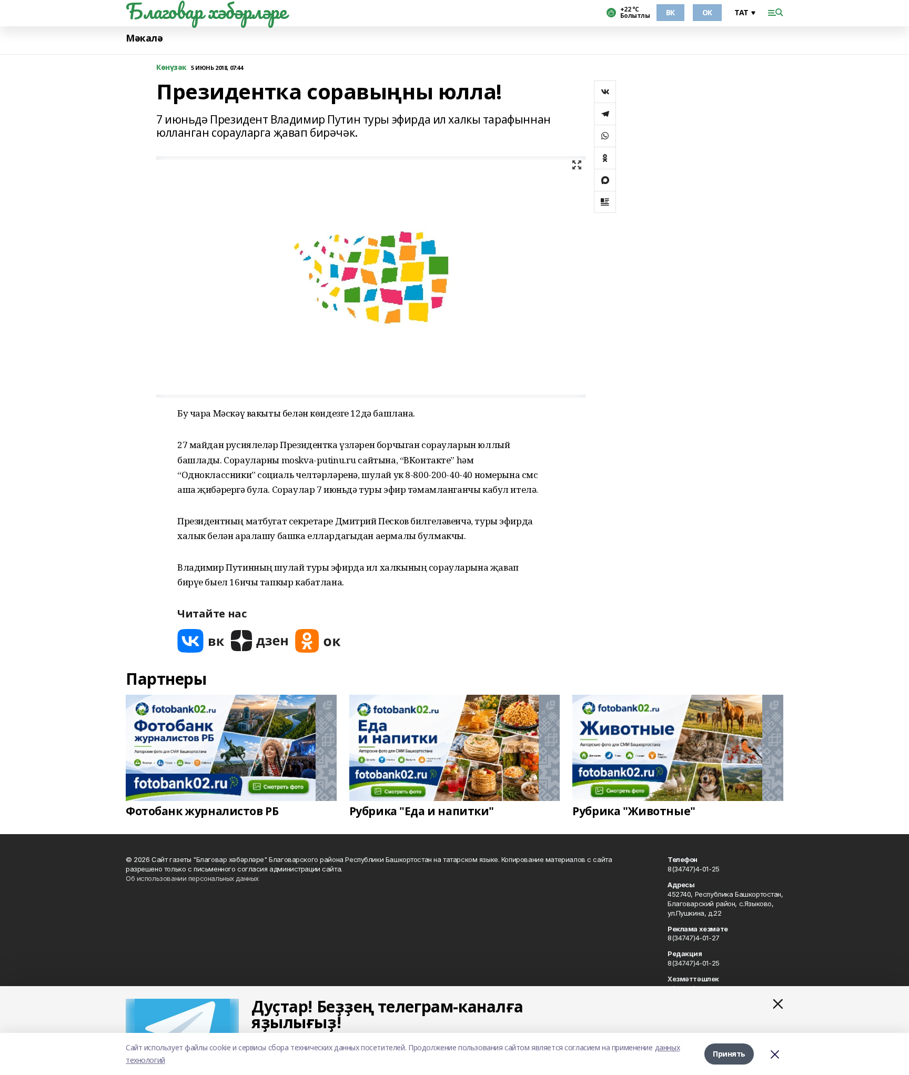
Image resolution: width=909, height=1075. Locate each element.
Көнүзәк (171, 67)
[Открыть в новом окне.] (201, 641)
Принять (729, 1054)
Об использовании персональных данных (192, 878)
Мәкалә (144, 38)
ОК (707, 12)
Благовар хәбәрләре (206, 11)
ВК (670, 12)
